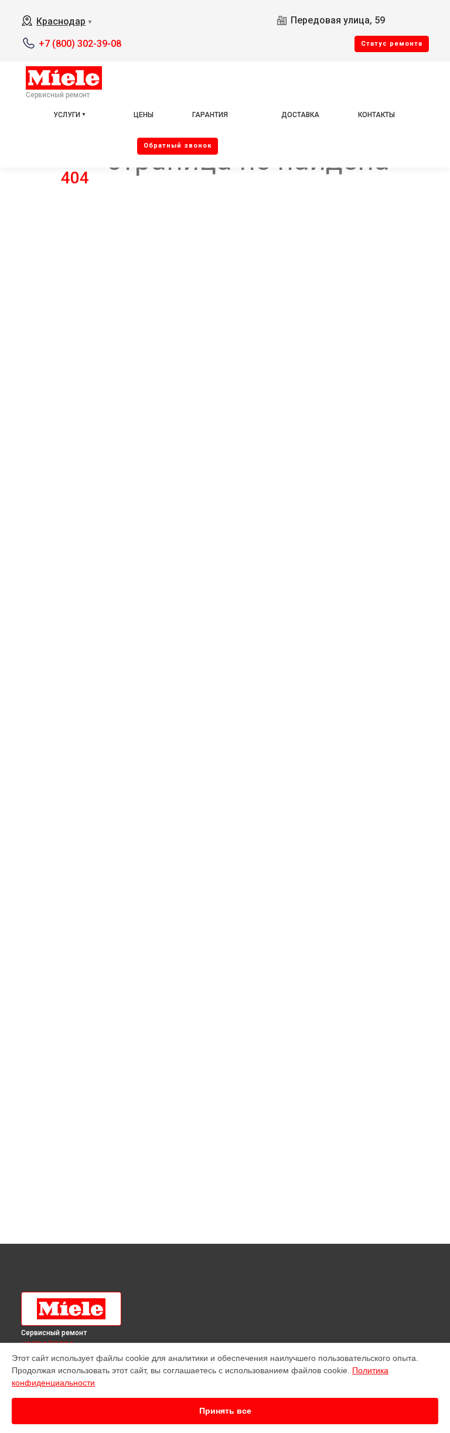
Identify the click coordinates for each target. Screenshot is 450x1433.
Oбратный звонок (178, 145)
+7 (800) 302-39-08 (80, 43)
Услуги (66, 115)
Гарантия (210, 115)
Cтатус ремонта (391, 43)
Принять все (225, 1410)
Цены (144, 115)
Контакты (376, 115)
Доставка (300, 115)
